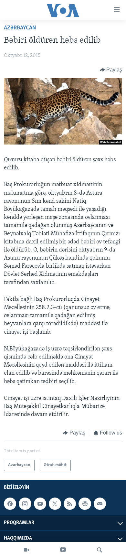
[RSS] (70, 504)
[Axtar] (99, 550)
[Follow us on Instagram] (25, 504)
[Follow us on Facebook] (10, 504)
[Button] (111, 70)
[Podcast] (85, 504)
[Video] (26, 550)
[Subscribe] (100, 504)
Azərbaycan (20, 28)
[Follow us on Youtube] (40, 504)
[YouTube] (63, 550)
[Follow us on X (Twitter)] (55, 504)
